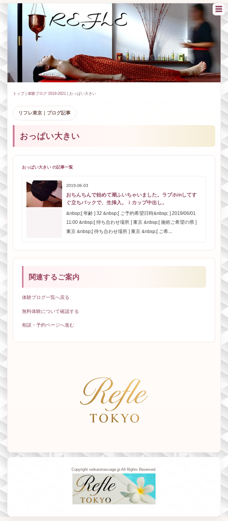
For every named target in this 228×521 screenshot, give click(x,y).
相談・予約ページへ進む (48, 325)
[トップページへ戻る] (114, 502)
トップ (18, 93)
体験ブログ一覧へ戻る (45, 297)
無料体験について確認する (50, 311)
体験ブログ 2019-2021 (47, 93)
